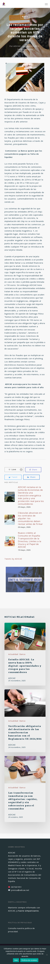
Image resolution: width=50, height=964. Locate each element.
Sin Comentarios (25, 49)
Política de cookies (29, 960)
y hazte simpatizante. (28, 911)
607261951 (16, 887)
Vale (16, 960)
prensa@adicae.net (20, 890)
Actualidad (13, 654)
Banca (25, 17)
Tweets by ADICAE (13, 559)
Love (17, 469)
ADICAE (17, 46)
